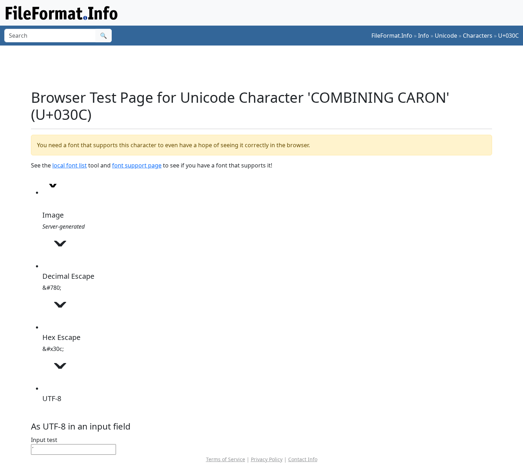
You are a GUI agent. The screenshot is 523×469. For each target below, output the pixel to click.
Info (423, 35)
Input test (44, 440)
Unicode (446, 35)
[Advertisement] (265, 67)
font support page (137, 165)
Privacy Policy (266, 459)
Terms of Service (225, 459)
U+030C (508, 35)
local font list (69, 165)
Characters (477, 35)
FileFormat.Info (391, 35)
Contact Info (302, 459)
